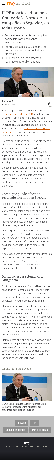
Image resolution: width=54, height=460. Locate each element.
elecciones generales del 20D (17, 114)
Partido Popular (40, 429)
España (22, 422)
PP (34, 422)
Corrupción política (15, 429)
